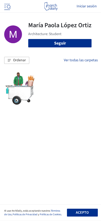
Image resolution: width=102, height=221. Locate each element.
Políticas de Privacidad (25, 214)
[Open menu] (6, 6)
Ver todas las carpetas (81, 60)
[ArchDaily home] (51, 6)
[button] (16, 60)
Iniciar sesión (87, 6)
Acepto (82, 212)
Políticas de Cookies (50, 214)
